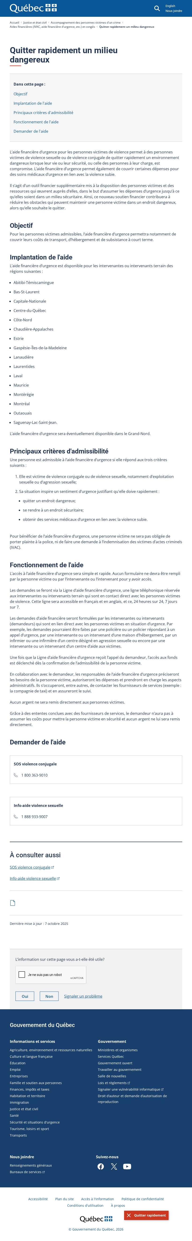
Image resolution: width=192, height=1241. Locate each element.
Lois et (112, 1083)
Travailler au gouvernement (119, 1069)
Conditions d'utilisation (85, 1205)
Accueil (14, 22)
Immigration (19, 1102)
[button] (146, 1215)
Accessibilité (38, 1199)
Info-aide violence (33, 878)
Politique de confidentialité (143, 1199)
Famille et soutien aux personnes (36, 1083)
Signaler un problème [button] (83, 996)
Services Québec (111, 1056)
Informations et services (32, 1041)
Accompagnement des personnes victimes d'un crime (86, 22)
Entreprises (19, 1076)
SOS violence (30, 867)
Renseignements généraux (31, 1165)
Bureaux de (25, 1172)
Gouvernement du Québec (42, 1025)
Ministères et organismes (118, 1050)
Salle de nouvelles (112, 1076)
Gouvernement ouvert (115, 1063)
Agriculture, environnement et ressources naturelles (51, 1050)
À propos (118, 1205)
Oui (28, 997)
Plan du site (64, 1199)
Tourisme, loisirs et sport (29, 1129)
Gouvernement (112, 1041)
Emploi (15, 1069)
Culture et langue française (31, 1056)
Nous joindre (174, 11)
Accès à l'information (97, 1199)
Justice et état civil (35, 22)
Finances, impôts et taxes (29, 1089)
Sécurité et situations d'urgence (35, 1122)
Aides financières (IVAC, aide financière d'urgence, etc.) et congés (52, 27)
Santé (14, 1115)
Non (52, 997)
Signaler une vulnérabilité (129, 1089)
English (170, 6)
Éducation (18, 1063)
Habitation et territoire (27, 1096)
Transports (18, 1135)
